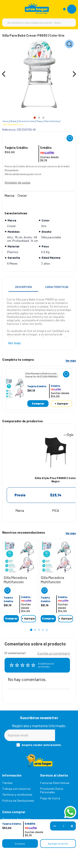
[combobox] (39, 22)
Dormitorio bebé (26, 121)
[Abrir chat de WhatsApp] (70, 812)
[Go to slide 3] (43, 118)
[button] (11, 824)
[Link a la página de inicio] (5, 121)
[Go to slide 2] (39, 118)
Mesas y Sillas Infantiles (47, 121)
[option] (39, 74)
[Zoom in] (69, 44)
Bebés (13, 121)
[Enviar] (64, 735)
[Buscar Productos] (70, 22)
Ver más (70, 360)
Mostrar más (14, 343)
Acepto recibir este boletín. (42, 745)
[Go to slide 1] (35, 118)
